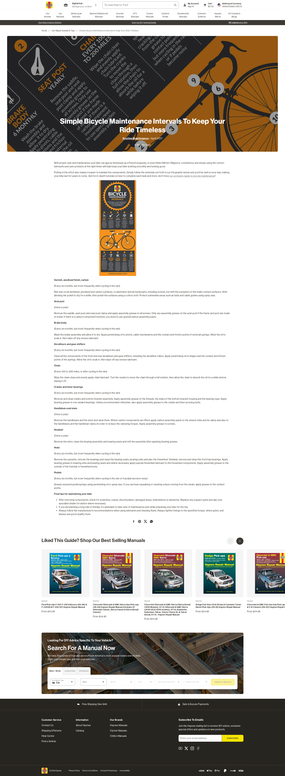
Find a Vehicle (49, 741)
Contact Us (47, 725)
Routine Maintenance (136, 138)
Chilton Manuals (118, 736)
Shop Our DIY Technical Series (144, 23)
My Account (193, 3)
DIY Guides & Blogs (234, 15)
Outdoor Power (166, 15)
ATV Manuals (135, 15)
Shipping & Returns (51, 730)
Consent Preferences (108, 771)
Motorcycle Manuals (76, 15)
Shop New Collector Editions (49, 23)
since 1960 (238, 23)
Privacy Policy (74, 771)
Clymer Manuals (118, 730)
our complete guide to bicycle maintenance (192, 176)
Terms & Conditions (90, 771)
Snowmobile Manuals (183, 15)
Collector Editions (202, 15)
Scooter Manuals (120, 15)
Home (44, 30)
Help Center (48, 736)
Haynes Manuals (118, 725)
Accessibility (125, 771)
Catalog (80, 730)
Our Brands (47, 15)
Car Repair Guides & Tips (63, 30)
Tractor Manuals (150, 15)
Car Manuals (60, 15)
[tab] (55, 671)
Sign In (191, 6)
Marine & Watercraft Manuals (99, 15)
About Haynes (83, 725)
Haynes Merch (217, 15)
